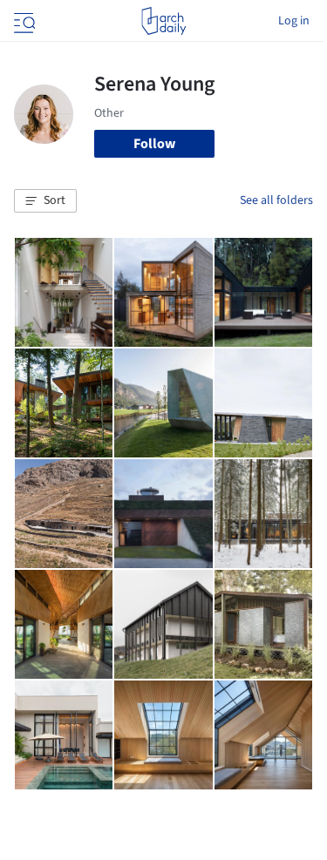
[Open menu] (22, 21)
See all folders (276, 200)
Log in (294, 21)
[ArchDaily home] (163, 21)
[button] (45, 201)
